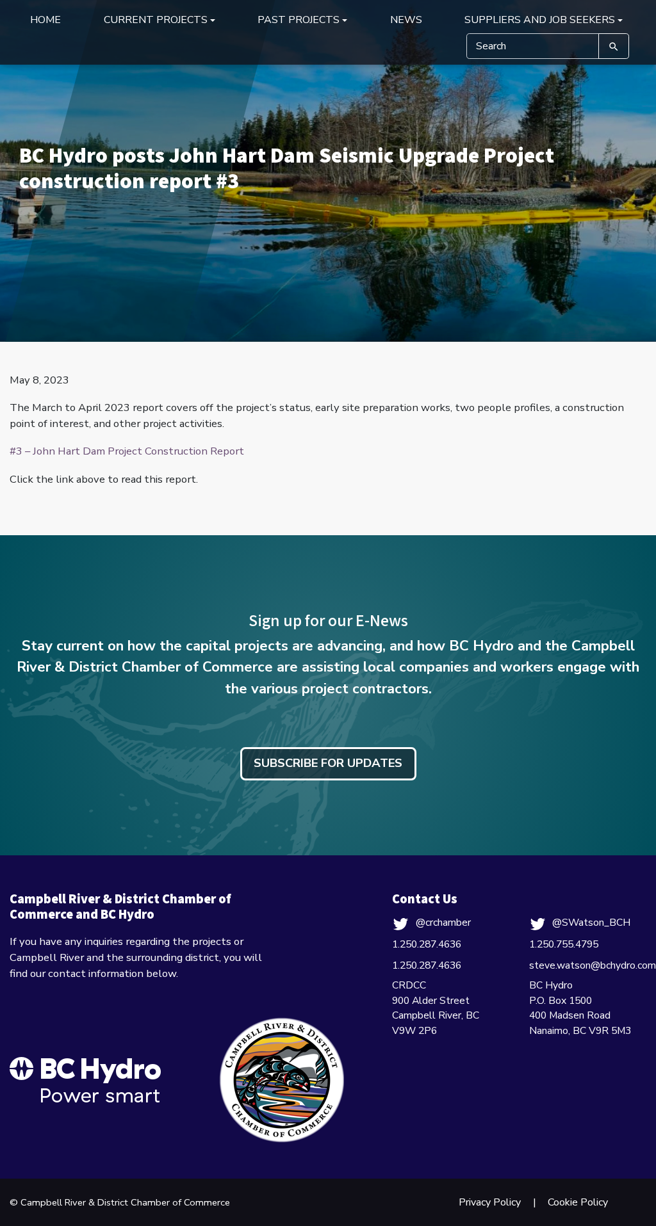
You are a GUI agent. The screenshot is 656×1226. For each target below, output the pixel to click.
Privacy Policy (490, 1202)
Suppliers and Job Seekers (539, 20)
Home (45, 20)
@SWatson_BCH (591, 922)
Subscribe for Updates (328, 763)
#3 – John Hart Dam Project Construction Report (127, 451)
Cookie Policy (578, 1202)
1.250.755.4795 (563, 944)
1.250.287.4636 (426, 944)
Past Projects (299, 20)
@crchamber (443, 922)
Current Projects (156, 20)
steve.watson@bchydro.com (592, 965)
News (406, 20)
